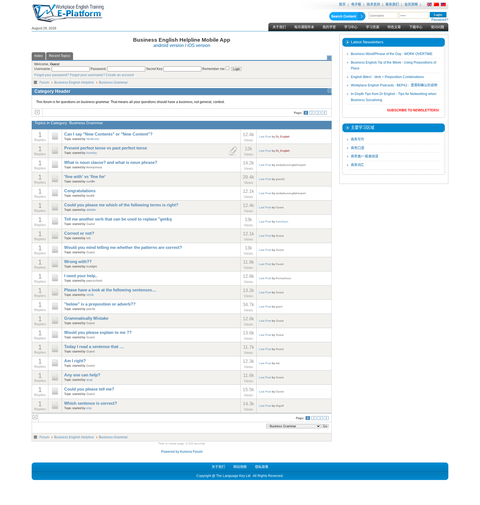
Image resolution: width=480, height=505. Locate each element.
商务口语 (357, 148)
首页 (342, 4)
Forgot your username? (87, 75)
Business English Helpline (74, 82)
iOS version (198, 45)
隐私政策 (261, 467)
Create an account (120, 75)
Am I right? (75, 361)
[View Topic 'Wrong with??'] (55, 267)
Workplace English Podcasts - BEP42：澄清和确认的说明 (394, 85)
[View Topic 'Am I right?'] (55, 366)
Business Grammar (113, 82)
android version (168, 45)
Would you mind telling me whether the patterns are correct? (123, 247)
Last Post (265, 136)
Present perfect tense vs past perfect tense (105, 148)
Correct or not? (79, 233)
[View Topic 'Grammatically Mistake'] (55, 324)
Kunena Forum (191, 452)
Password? (439, 20)
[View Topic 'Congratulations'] (55, 196)
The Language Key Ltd (233, 476)
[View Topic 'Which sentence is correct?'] (55, 409)
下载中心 (415, 27)
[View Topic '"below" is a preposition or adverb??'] (55, 309)
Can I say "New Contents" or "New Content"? (108, 134)
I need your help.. (81, 276)
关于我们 (279, 27)
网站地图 (240, 467)
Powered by (170, 452)
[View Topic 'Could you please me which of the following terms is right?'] (55, 210)
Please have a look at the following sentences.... (110, 290)
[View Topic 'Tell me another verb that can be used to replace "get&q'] (55, 224)
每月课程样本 (304, 27)
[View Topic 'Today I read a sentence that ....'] (55, 352)
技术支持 (373, 4)
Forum (44, 82)
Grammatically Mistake (86, 318)
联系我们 (392, 4)
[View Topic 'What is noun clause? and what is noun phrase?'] (55, 168)
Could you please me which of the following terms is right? (121, 205)
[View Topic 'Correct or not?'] (55, 239)
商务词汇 (357, 165)
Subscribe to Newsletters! (413, 110)
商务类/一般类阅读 (364, 156)
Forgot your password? (51, 75)
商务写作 (357, 139)
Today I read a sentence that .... (94, 346)
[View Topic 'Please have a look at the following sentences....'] (55, 295)
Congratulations (80, 191)
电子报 (356, 4)
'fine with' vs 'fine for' (85, 176)
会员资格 (411, 4)
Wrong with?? (78, 261)
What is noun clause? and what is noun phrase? (110, 162)
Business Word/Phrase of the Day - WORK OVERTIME (391, 54)
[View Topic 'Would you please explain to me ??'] (55, 338)
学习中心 (351, 27)
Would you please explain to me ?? (98, 332)
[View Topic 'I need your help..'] (55, 281)
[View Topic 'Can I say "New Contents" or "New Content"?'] (55, 139)
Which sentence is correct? (90, 403)
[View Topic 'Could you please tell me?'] (55, 394)
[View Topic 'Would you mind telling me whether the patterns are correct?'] (55, 253)
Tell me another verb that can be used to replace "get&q (118, 219)
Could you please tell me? (89, 389)
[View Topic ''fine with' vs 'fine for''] (55, 182)
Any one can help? (82, 375)
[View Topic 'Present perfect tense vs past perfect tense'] (55, 154)
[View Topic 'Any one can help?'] (55, 380)
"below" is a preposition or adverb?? (100, 304)
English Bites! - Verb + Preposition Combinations (387, 77)
